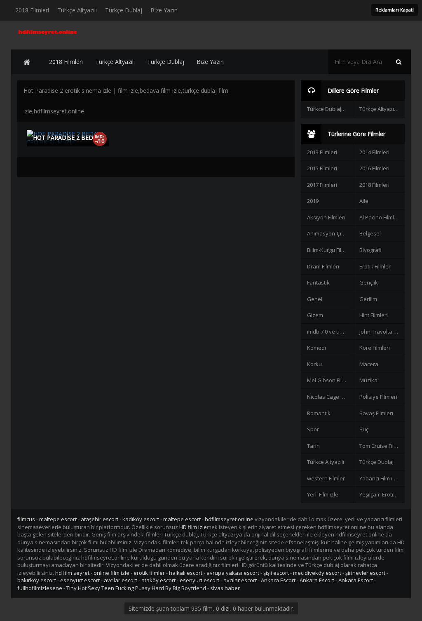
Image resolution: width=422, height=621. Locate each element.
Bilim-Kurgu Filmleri (329, 250)
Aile (363, 201)
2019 (313, 201)
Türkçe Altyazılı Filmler (382, 109)
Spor (313, 429)
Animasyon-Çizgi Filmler (329, 233)
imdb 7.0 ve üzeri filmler (329, 331)
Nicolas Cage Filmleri (329, 396)
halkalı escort (185, 572)
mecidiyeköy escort (317, 572)
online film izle (111, 572)
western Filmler (326, 478)
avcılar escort (120, 580)
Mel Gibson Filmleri (329, 380)
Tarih (313, 445)
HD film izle (193, 527)
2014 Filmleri (374, 152)
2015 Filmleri (322, 168)
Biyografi (370, 250)
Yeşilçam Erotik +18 (382, 494)
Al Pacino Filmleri (380, 217)
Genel (314, 299)
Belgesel (370, 233)
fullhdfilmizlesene (39, 588)
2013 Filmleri (322, 152)
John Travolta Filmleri (382, 331)
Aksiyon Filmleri (326, 217)
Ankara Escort (278, 580)
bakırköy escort (36, 580)
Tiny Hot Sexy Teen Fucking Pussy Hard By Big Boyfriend (136, 588)
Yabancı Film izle (379, 478)
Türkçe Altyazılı (77, 10)
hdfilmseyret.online (229, 519)
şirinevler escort (365, 572)
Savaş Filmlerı (376, 413)
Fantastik (318, 282)
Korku (314, 364)
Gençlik (368, 282)
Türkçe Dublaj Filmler (329, 109)
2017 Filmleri (322, 184)
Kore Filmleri (374, 347)
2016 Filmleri (374, 168)
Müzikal (369, 380)
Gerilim (368, 299)
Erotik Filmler (375, 266)
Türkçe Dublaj (123, 10)
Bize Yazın (164, 10)
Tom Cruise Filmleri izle (382, 445)
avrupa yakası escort (232, 572)
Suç (363, 429)
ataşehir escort (99, 519)
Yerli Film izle (322, 494)
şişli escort (276, 572)
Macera (368, 364)
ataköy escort (158, 580)
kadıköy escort (140, 519)
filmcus (26, 519)
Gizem (315, 315)
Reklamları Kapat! (394, 10)
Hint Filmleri (373, 315)
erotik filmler (149, 572)
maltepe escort (58, 519)
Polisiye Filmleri (378, 396)
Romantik (319, 413)
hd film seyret (72, 572)
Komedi (316, 347)
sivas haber (225, 588)
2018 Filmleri (32, 10)
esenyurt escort (80, 580)
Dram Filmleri (323, 266)
